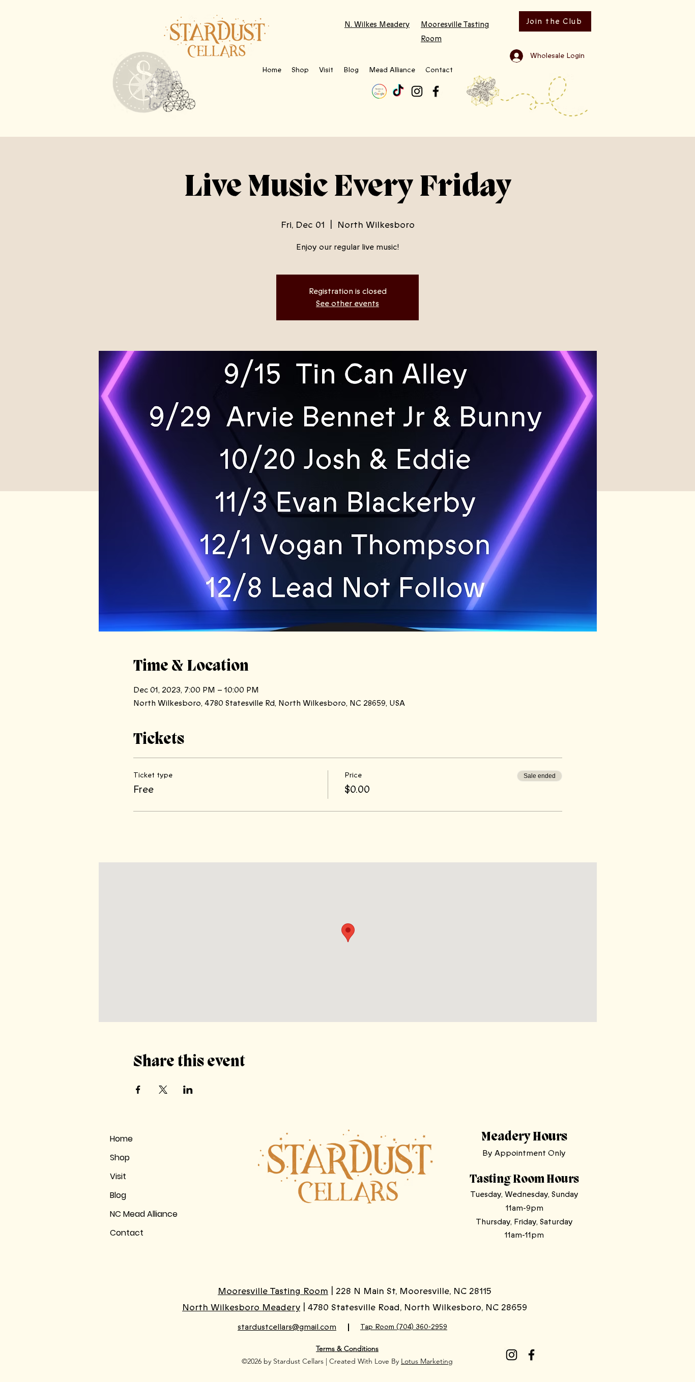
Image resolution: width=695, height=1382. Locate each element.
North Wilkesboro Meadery (241, 1307)
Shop (120, 1157)
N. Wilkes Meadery (377, 24)
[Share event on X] (163, 1090)
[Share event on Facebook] (138, 1090)
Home (121, 1139)
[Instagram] (417, 91)
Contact (126, 1233)
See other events (347, 303)
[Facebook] (435, 91)
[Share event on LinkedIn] (188, 1090)
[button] (300, 70)
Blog (118, 1195)
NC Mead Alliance (144, 1214)
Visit (118, 1176)
